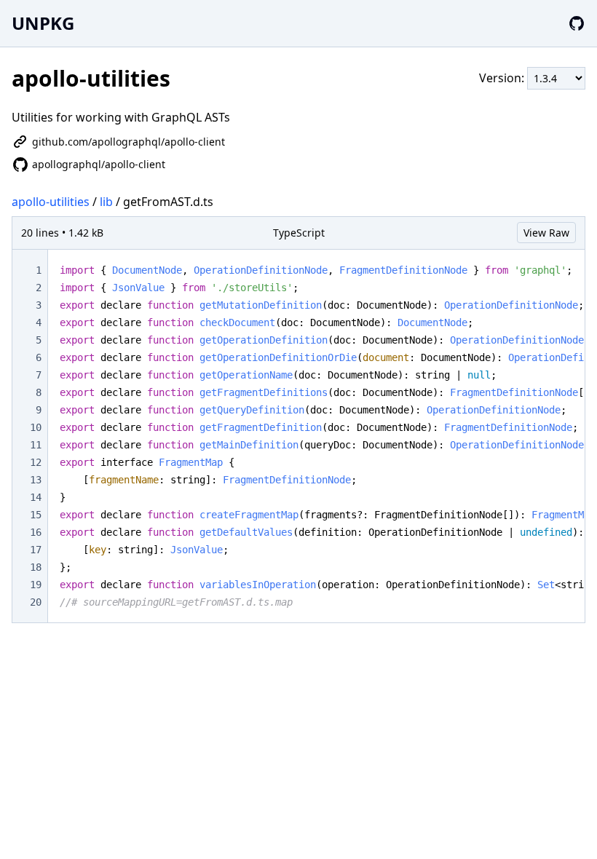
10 (35, 427)
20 (35, 602)
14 (35, 497)
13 (35, 480)
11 (35, 445)
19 (35, 584)
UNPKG (43, 23)
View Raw (546, 233)
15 (35, 514)
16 (35, 532)
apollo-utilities (51, 202)
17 (35, 549)
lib (106, 202)
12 (35, 462)
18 (35, 567)
